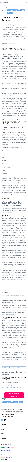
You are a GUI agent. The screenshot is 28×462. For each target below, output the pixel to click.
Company (3, 438)
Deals (2, 429)
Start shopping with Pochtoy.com (14, 395)
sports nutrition (7, 402)
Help (2, 433)
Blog (6, 7)
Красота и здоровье (12, 10)
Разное (22, 10)
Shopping (3, 424)
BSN (21, 402)
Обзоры (10, 12)
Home (2, 7)
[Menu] (26, 2)
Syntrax (15, 402)
